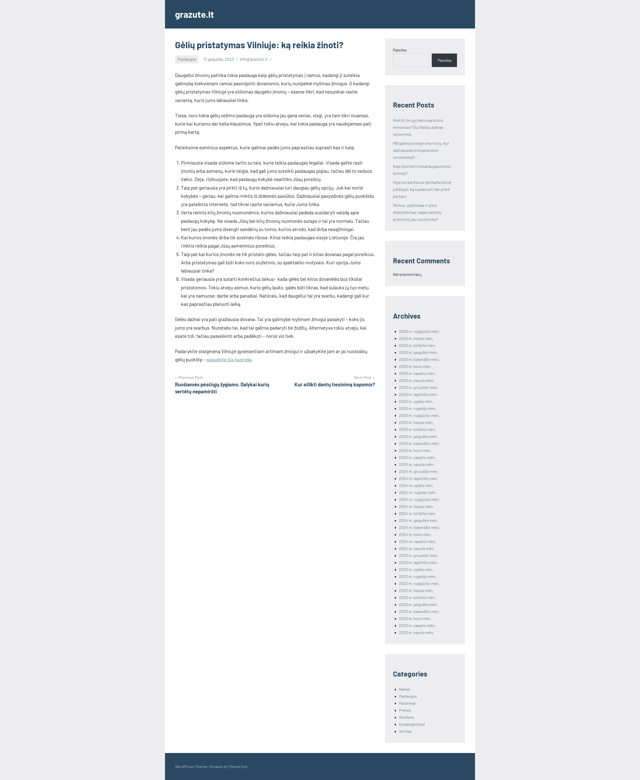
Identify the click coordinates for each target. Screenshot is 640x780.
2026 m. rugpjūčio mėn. (419, 331)
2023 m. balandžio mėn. (419, 611)
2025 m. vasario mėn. (417, 457)
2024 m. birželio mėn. (417, 513)
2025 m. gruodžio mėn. (418, 387)
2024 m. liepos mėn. (416, 506)
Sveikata (406, 717)
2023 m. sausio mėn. (416, 632)
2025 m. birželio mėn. (417, 429)
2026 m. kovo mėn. (415, 366)
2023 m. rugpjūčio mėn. (419, 583)
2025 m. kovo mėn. (415, 450)
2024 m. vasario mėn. (417, 541)
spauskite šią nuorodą (228, 359)
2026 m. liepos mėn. (416, 338)
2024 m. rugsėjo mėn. (418, 492)
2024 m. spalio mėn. (416, 485)
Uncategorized (412, 724)
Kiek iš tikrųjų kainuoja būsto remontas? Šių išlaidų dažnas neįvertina (418, 127)
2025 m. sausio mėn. (416, 464)
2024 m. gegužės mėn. (418, 520)
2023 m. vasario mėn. (417, 625)
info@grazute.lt (254, 59)
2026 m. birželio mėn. (417, 345)
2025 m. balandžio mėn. (419, 443)
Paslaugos (187, 59)
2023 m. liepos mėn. (416, 590)
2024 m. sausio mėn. (417, 548)
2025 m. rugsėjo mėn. (417, 408)
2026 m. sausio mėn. (416, 380)
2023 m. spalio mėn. (416, 569)
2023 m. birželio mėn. (417, 597)
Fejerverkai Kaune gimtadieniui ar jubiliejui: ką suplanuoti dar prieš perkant (422, 189)
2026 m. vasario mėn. (417, 373)
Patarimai (407, 703)
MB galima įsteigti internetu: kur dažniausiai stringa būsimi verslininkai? (421, 150)
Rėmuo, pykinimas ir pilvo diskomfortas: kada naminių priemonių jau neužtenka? (417, 212)
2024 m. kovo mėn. (415, 534)
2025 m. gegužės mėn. (418, 436)
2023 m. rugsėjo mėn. (417, 576)
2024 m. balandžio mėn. (419, 527)
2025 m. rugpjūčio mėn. (419, 415)
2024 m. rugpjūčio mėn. (419, 499)
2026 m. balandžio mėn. (419, 359)
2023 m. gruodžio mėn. (418, 555)
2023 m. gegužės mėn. (418, 604)
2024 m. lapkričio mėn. (418, 478)
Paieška (399, 50)
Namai (404, 689)
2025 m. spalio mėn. (416, 401)
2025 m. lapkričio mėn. (418, 394)
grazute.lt (194, 14)
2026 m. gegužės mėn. (418, 352)
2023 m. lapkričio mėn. (418, 562)
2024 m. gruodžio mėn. (419, 471)
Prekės (405, 710)
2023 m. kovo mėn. (415, 618)
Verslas (405, 731)
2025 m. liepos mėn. (416, 422)
